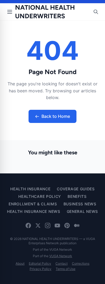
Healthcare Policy (39, 196)
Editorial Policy (40, 263)
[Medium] (76, 225)
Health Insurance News (33, 211)
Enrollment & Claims (33, 204)
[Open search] (96, 12)
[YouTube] (57, 225)
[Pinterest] (67, 225)
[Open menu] (9, 11)
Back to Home (55, 116)
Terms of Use (65, 269)
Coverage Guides (76, 189)
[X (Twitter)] (38, 225)
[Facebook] (28, 225)
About (20, 263)
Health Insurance (30, 189)
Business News (80, 204)
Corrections (80, 263)
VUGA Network (60, 256)
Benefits (77, 196)
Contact (61, 263)
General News (82, 211)
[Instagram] (47, 225)
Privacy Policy (40, 269)
